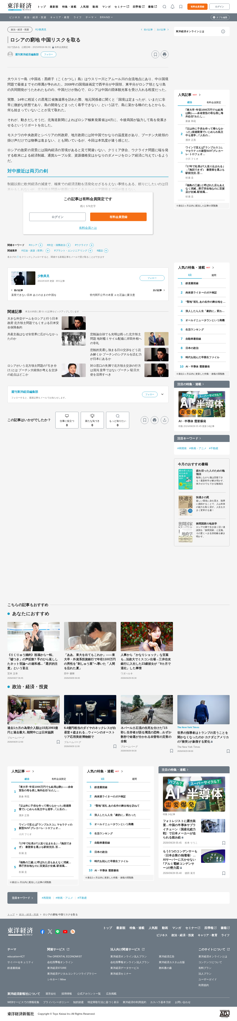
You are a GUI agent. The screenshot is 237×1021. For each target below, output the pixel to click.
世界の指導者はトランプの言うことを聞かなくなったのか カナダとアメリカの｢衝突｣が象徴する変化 (203, 737)
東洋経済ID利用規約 (134, 1002)
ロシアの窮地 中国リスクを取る (45, 40)
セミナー (120, 6)
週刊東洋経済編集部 (27, 54)
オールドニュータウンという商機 (205, 320)
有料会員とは (88, 227)
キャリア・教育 (60, 17)
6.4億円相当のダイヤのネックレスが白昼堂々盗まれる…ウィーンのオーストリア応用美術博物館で (90, 732)
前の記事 (148, 29)
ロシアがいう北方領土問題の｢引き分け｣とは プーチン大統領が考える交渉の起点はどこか (32, 370)
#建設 (100, 250)
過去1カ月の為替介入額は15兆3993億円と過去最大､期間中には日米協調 (32, 730)
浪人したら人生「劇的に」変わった (206, 311)
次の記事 (161, 29)
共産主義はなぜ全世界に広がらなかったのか (32, 336)
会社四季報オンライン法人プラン (130, 962)
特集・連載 (69, 6)
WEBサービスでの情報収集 (23, 1002)
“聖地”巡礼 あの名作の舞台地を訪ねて (206, 301)
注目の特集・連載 (189, 384)
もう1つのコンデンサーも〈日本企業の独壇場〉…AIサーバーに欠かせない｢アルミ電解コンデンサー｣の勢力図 (180, 859)
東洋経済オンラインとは (190, 31)
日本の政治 (192, 347)
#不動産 (213, 448)
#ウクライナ (82, 245)
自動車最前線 (193, 338)
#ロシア (33, 245)
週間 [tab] (213, 275)
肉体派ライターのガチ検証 (201, 292)
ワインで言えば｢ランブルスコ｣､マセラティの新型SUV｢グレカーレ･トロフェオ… (204, 151)
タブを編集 (221, 17)
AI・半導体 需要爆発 (198, 366)
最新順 (54, 6)
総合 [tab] (189, 102)
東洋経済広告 (167, 956)
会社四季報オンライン (60, 962)
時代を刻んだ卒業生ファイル (202, 357)
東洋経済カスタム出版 (172, 962)
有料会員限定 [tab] (214, 102)
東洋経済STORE (57, 967)
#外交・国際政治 (56, 245)
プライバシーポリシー (56, 1002)
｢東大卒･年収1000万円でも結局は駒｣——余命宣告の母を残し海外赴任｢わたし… (204, 113)
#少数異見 (40, 29)
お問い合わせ (183, 1002)
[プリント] (164, 54)
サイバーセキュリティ (20, 962)
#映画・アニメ (197, 448)
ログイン (219, 6)
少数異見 (43, 275)
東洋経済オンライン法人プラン (128, 956)
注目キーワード (187, 438)
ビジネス (14, 17)
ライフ (78, 17)
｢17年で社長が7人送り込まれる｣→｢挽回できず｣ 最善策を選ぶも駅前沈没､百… (205, 169)
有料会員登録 (197, 6)
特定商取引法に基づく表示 (103, 1002)
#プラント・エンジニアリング (70, 250)
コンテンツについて (210, 962)
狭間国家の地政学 (206, 523)
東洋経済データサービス (124, 967)
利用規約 (203, 985)
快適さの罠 (202, 497)
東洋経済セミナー (120, 973)
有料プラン (205, 967)
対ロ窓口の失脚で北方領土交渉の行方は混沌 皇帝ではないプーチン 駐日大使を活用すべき (115, 370)
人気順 (84, 6)
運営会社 (51, 993)
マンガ (106, 6)
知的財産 (78, 1002)
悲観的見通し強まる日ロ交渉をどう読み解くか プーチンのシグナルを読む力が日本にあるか (116, 354)
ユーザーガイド (207, 979)
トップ (41, 6)
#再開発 (182, 448)
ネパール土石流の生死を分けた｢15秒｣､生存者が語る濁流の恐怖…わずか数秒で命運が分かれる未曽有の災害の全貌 (146, 734)
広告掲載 (111, 993)
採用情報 (66, 993)
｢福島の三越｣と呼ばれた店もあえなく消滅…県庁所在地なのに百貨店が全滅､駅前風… (205, 188)
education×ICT (16, 956)
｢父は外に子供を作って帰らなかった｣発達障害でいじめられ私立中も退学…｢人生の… (204, 132)
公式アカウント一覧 (89, 993)
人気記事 (184, 95)
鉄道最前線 (192, 283)
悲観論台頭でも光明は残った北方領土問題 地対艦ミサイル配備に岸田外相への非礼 (116, 339)
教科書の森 (165, 967)
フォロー (48, 54)
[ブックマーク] (155, 54)
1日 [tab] (190, 275)
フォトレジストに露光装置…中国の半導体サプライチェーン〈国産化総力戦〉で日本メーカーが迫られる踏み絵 (179, 829)
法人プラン (205, 973)
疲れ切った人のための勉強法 (210, 472)
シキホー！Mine (56, 979)
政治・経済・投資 (35, 17)
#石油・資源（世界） (33, 250)
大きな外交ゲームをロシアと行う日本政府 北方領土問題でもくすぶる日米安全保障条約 (33, 323)
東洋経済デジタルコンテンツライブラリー (72, 973)
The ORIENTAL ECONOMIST (64, 956)
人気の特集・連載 (191, 267)
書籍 (151, 6)
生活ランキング (195, 329)
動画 (95, 6)
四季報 (137, 6)
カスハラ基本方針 (160, 1002)
